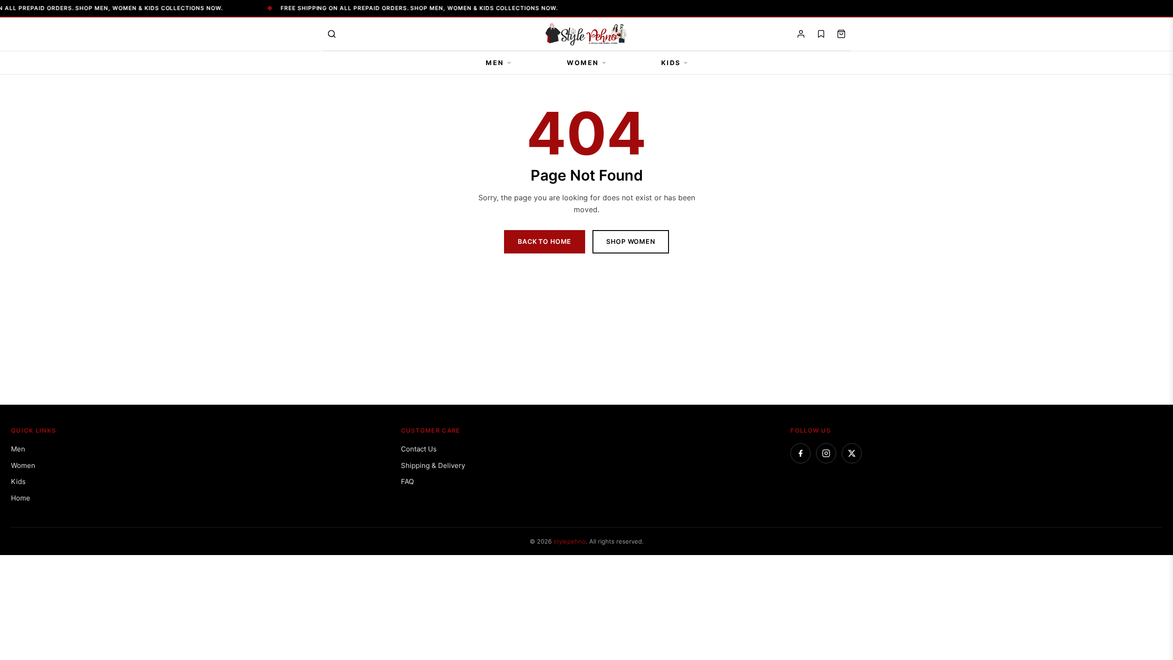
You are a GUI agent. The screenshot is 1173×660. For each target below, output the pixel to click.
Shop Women (630, 241)
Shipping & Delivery (433, 465)
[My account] (801, 34)
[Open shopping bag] (841, 34)
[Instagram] (826, 453)
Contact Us (419, 449)
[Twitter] (852, 453)
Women (583, 62)
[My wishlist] (821, 34)
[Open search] (332, 34)
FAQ (407, 481)
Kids (671, 62)
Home (20, 498)
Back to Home (544, 241)
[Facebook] (800, 453)
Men (495, 62)
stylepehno (570, 541)
